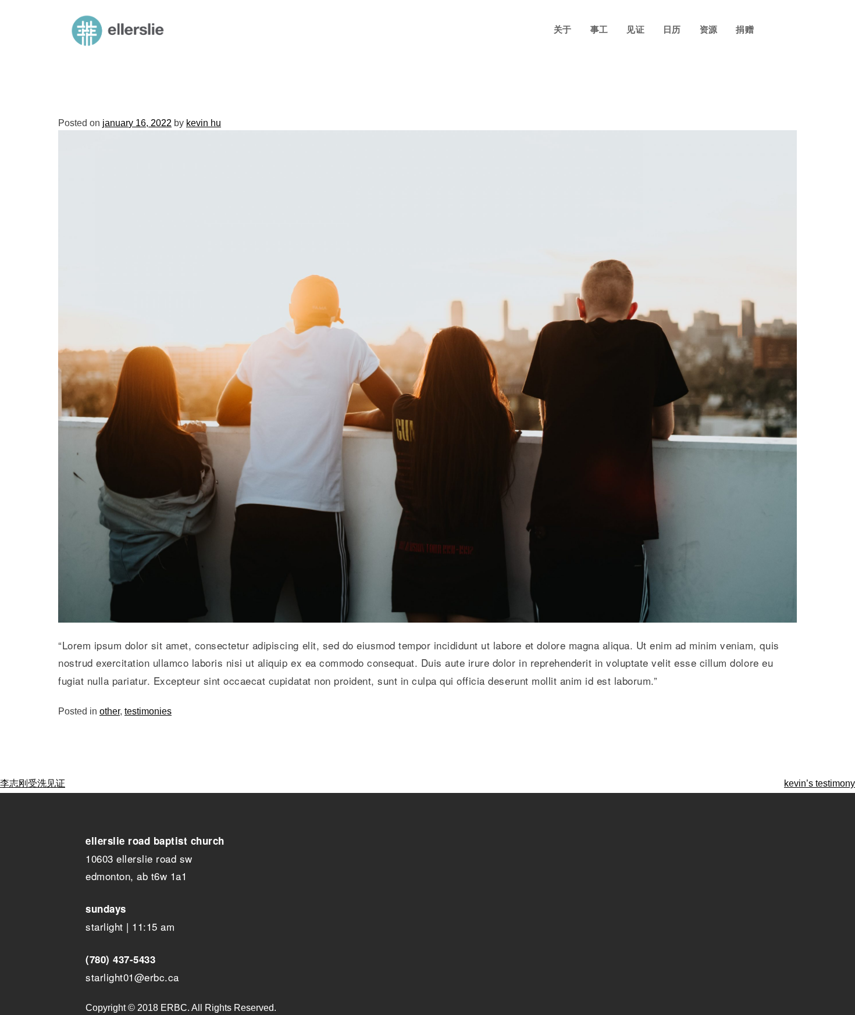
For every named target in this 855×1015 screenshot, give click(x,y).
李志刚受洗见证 (32, 783)
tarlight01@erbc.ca (135, 977)
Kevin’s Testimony (819, 783)
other (109, 711)
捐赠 (745, 29)
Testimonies (148, 711)
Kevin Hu (203, 123)
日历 (672, 29)
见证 (635, 29)
